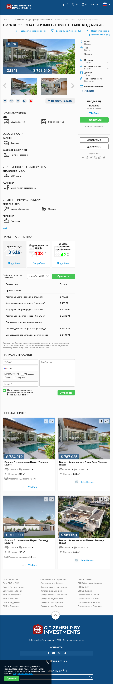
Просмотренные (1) (100, 31)
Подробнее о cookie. (23, 673)
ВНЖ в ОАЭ (83, 587)
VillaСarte (94, 113)
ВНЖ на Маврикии (12, 594)
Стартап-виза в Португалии (53, 587)
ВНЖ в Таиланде (11, 606)
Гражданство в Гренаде (51, 602)
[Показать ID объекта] (24, 101)
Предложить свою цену (99, 34)
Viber (8, 377)
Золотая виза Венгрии (51, 591)
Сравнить (63, 276)
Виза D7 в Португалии (13, 587)
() (33, 31)
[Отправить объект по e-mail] (18, 101)
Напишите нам (58, 661)
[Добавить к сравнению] (46, 421)
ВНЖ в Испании (10, 598)
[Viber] (95, 157)
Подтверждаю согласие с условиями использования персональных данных (20, 392)
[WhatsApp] (99, 157)
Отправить (66, 393)
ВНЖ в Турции (85, 591)
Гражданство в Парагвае (90, 606)
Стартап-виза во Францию (53, 579)
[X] (91, 157)
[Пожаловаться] (31, 101)
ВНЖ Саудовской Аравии (90, 583)
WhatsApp (29, 374)
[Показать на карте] (5, 101)
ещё (5, 228)
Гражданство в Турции (88, 594)
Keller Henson (87, 482)
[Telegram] (103, 157)
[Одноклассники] (87, 157)
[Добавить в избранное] (51, 421)
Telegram (20, 377)
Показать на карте (62, 101)
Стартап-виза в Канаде (51, 583)
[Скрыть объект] (11, 101)
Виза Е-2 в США (10, 579)
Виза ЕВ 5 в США (11, 583)
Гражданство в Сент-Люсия (53, 594)
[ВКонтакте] (83, 157)
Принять (12, 678)
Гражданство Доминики (51, 598)
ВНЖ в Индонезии (11, 602)
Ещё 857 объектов (94, 126)
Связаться (95, 120)
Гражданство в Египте (88, 598)
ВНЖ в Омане (85, 579)
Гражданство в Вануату (51, 606)
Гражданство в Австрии (89, 602)
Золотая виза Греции (13, 591)
